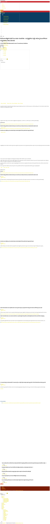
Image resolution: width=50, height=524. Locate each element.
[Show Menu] (0, 12)
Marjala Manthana (5, 511)
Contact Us (3, 488)
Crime (2, 505)
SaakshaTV (4, 490)
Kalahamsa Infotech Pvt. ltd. (19, 490)
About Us (3, 487)
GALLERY (4, 513)
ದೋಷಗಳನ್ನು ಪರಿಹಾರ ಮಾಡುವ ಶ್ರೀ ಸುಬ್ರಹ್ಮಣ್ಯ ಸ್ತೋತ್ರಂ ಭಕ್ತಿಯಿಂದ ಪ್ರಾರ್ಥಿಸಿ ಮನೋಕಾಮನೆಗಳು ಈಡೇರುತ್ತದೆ (16, 471)
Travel (4, 516)
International (3, 504)
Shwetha (5, 47)
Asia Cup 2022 (5, 510)
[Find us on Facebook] (0, 521)
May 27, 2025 (2, 48)
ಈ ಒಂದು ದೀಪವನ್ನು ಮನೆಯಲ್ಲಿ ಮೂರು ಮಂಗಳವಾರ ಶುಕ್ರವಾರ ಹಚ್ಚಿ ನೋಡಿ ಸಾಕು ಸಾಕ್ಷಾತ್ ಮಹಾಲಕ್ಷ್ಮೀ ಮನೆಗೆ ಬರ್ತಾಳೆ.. (17, 479)
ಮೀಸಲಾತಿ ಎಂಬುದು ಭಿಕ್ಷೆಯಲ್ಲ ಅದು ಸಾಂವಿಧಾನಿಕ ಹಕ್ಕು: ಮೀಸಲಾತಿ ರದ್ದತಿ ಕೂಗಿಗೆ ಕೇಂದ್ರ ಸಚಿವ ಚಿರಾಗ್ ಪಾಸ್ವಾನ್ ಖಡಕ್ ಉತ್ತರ (17, 130)
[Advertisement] (25, 30)
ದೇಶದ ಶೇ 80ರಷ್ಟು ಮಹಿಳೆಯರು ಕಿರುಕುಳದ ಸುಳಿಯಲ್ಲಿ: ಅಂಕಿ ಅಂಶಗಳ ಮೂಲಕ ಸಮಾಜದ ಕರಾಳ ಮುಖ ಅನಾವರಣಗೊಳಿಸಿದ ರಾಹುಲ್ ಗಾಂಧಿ (19, 125)
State (6, 49)
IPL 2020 (4, 520)
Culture (4, 512)
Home (3, 11)
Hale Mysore (5, 22)
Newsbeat (3, 49)
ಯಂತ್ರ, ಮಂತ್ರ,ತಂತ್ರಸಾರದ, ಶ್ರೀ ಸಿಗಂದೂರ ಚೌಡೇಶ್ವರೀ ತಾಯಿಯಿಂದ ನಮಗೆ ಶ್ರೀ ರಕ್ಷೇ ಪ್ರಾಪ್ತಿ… (14, 475)
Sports (3, 506)
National (3, 503)
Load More (1, 388)
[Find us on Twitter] (1, 521)
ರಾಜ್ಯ (3, 36)
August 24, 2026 (3, 127)
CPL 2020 (4, 519)
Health (3, 37)
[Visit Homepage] (9, 11)
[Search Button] (0, 492)
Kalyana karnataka (5, 498)
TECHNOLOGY (5, 42)
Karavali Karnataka (5, 499)
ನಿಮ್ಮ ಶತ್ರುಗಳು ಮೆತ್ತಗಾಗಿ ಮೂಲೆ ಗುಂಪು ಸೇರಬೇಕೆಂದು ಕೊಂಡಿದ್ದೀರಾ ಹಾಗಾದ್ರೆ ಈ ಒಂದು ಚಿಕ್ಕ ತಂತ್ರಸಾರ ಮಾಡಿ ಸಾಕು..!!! (17, 467)
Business (4, 509)
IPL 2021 (4, 518)
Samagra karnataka (6, 501)
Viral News (4, 517)
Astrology (3, 507)
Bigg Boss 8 (5, 48)
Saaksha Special (5, 514)
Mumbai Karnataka (5, 24)
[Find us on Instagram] (2, 521)
